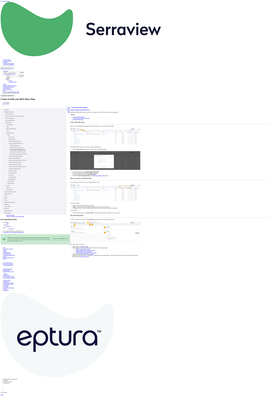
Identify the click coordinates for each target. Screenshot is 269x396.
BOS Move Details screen (98, 175)
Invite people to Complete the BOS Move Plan (86, 252)
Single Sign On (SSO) (8, 248)
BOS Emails (11, 174)
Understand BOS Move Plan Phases (16, 156)
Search (5, 72)
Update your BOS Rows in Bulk (15, 162)
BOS (4, 90)
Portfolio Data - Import (8, 282)
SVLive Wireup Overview (9, 277)
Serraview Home (9, 124)
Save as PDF (6, 103)
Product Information (8, 210)
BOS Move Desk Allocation (87, 254)
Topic (7, 223)
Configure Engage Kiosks (9, 255)
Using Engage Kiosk (8, 265)
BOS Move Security (84, 256)
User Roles (5, 286)
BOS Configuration (12, 177)
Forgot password (12, 82)
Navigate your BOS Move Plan (15, 141)
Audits (7, 130)
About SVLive (6, 275)
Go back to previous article (9, 73)
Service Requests (10, 183)
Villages (5, 251)
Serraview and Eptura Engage (10, 191)
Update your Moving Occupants (15, 164)
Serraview (8, 226)
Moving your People (13, 170)
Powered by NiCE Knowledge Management (13, 232)
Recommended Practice (10, 120)
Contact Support (7, 212)
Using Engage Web (7, 262)
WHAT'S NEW (6, 59)
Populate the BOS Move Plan (14, 158)
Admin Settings (9, 189)
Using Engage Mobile (8, 264)
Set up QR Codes (7, 254)
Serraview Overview (9, 114)
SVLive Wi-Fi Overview (8, 276)
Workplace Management (8, 86)
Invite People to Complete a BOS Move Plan (17, 160)
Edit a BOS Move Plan (78, 119)
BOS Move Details (84, 246)
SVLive (5, 200)
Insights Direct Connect (8, 271)
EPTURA (5, 62)
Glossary (5, 289)
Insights (7, 185)
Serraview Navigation (9, 118)
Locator (5, 195)
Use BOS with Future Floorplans (79, 107)
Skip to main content (5, 1)
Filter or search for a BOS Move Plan (81, 118)
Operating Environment (8, 287)
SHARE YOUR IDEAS (8, 63)
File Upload (6, 285)
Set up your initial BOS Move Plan (11, 91)
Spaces (7, 126)
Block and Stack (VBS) (11, 128)
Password (21, 76)
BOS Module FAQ (12, 179)
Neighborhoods (6, 252)
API (4, 247)
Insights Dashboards (7, 269)
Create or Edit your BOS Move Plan (17, 149)
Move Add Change (7, 89)
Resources (8, 187)
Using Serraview (7, 88)
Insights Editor (6, 270)
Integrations (6, 204)
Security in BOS (12, 139)
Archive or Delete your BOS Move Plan (18, 151)
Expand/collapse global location (7, 95)
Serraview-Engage (7, 193)
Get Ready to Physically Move (15, 168)
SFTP (4, 250)
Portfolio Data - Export (8, 284)
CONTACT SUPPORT (8, 64)
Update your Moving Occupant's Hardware (17, 166)
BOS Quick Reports (12, 172)
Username (21, 75)
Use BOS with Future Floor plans (16, 147)
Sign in (8, 78)
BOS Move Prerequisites (14, 145)
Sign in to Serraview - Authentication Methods (14, 116)
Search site (5, 71)
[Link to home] (7, 68)
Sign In (2, 394)
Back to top (69, 108)
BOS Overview (12, 137)
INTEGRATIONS (7, 61)
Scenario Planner (10, 181)
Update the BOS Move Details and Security (18, 153)
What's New (6, 208)
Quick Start (6, 109)
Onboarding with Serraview (9, 202)
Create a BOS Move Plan (78, 117)
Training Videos (7, 206)
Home (4, 84)
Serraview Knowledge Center (10, 85)
